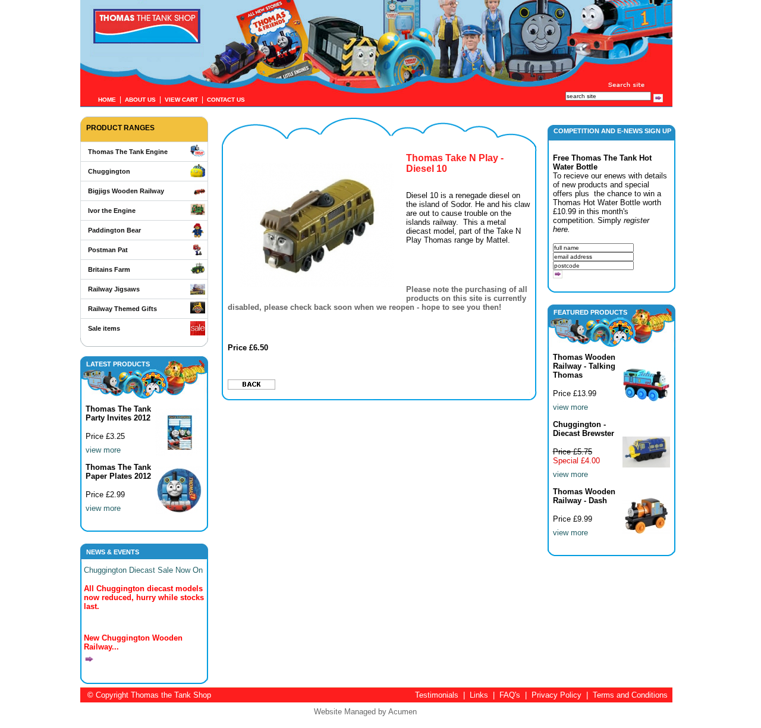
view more (103, 449)
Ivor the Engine (112, 210)
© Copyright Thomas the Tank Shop (149, 695)
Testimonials (436, 695)
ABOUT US (140, 99)
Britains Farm (109, 269)
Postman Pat (108, 249)
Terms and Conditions (630, 695)
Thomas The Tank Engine (128, 151)
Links (479, 695)
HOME (107, 99)
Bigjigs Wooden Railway (126, 190)
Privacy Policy (556, 695)
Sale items (104, 328)
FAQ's (509, 695)
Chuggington (109, 171)
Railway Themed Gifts (122, 308)
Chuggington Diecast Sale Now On (143, 570)
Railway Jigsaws (114, 289)
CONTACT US (226, 99)
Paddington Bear (114, 230)
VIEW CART (181, 99)
